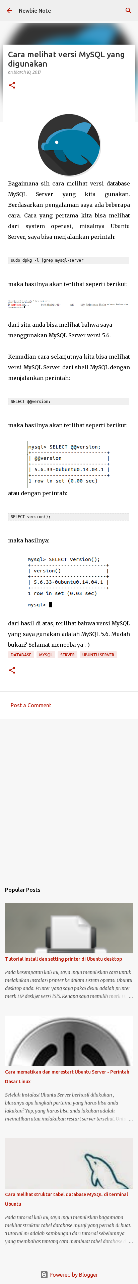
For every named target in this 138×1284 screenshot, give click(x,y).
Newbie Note (35, 11)
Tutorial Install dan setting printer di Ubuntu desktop (63, 959)
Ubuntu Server (98, 655)
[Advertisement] (69, 797)
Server (67, 655)
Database (21, 655)
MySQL (46, 655)
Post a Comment (31, 705)
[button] (12, 85)
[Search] (129, 11)
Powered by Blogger (73, 1275)
